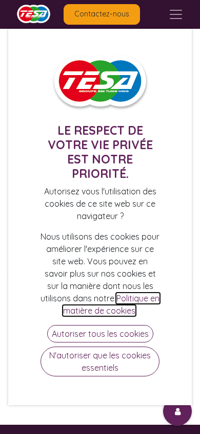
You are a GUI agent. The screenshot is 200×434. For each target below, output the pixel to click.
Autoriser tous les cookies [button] (100, 334)
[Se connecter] (177, 411)
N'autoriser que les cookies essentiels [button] (100, 361)
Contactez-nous (101, 14)
